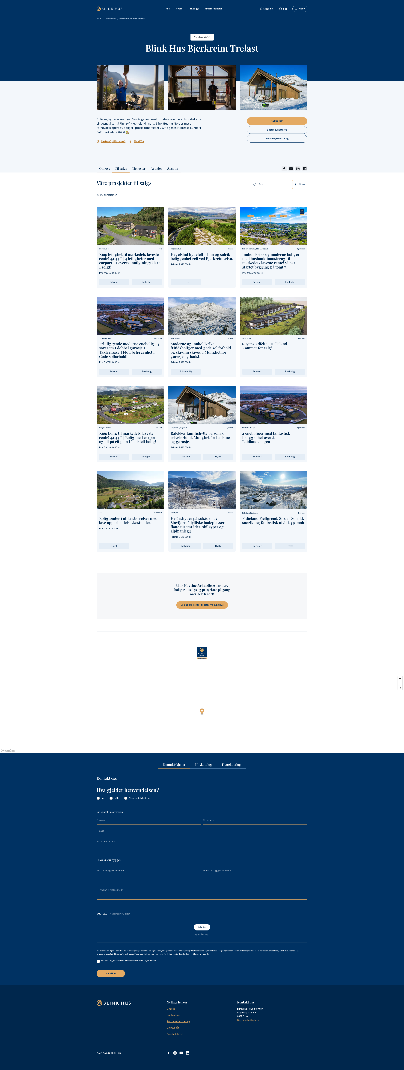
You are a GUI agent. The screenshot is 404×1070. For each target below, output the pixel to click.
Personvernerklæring (178, 1021)
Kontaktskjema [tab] (174, 764)
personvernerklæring (271, 951)
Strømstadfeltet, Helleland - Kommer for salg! (266, 346)
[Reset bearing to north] (400, 687)
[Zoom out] (400, 683)
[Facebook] (284, 168)
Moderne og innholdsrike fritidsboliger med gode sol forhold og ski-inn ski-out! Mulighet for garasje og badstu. (201, 350)
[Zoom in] (400, 678)
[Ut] (291, 168)
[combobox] (284, 8)
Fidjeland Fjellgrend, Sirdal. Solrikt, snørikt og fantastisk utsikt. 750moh (273, 520)
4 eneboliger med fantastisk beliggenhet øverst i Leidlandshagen (266, 437)
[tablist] (202, 765)
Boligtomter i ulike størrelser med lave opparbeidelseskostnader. (128, 520)
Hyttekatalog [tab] (231, 764)
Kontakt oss (173, 1015)
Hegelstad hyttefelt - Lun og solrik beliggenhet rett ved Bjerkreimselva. (202, 256)
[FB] (169, 1053)
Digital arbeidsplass (248, 1020)
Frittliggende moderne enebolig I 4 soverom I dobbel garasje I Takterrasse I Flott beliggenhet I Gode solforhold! (129, 350)
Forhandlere (110, 19)
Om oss (171, 1009)
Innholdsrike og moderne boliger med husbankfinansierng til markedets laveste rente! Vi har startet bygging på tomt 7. (270, 261)
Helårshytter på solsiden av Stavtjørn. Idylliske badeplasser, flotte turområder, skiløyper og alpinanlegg (198, 525)
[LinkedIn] (304, 168)
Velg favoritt (200, 37)
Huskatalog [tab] (203, 764)
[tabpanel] (202, 876)
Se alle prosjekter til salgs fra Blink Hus (202, 605)
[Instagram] (297, 168)
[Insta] (175, 1053)
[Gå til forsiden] (109, 8)
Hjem (99, 18)
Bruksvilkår (173, 1027)
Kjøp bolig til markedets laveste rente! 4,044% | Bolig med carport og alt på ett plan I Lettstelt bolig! (128, 437)
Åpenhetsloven (175, 1034)
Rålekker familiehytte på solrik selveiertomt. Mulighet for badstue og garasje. (200, 437)
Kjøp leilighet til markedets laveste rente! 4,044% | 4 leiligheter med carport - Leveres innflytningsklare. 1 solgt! (130, 261)
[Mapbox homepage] (8, 750)
